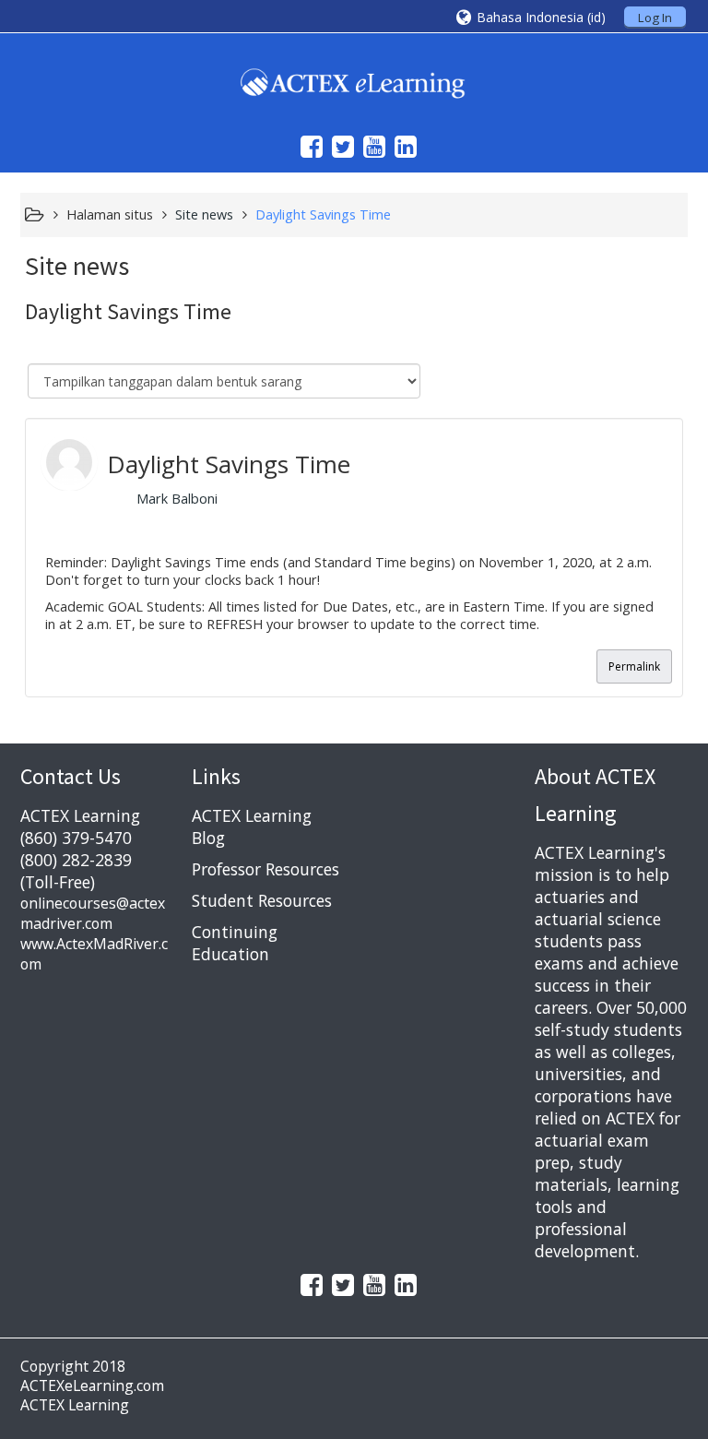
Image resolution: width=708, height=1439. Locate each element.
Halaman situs (109, 214)
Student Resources (262, 900)
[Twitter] (338, 145)
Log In (655, 17)
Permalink (634, 666)
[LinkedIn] (401, 145)
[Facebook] (307, 145)
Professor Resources (265, 869)
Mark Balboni (177, 498)
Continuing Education (234, 943)
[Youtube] (369, 145)
